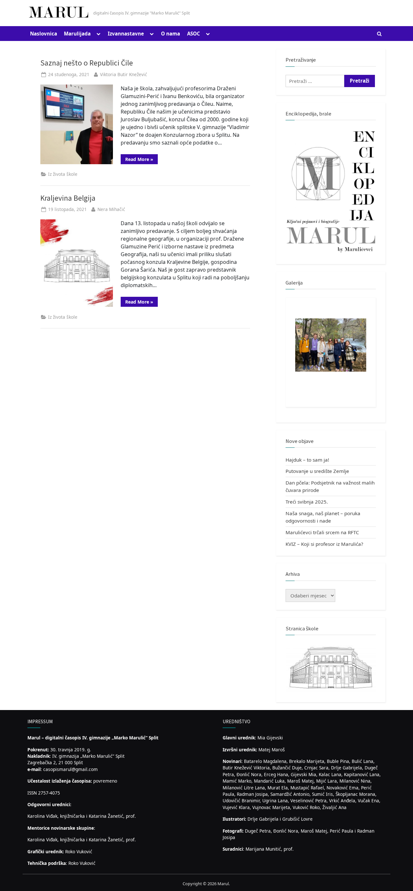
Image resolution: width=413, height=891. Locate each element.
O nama (170, 33)
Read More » (141, 160)
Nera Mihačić (111, 209)
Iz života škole (62, 174)
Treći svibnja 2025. (307, 501)
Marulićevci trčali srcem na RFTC (322, 532)
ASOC (193, 33)
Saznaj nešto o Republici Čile (86, 62)
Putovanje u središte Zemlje (317, 471)
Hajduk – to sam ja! (307, 459)
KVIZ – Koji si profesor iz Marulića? (324, 544)
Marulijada (77, 33)
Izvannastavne (126, 33)
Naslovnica (43, 33)
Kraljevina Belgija (68, 198)
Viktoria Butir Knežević (123, 74)
